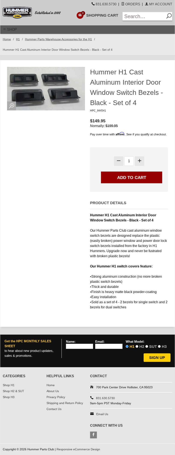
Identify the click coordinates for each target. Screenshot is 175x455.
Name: (71, 341)
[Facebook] (93, 435)
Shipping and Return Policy (65, 403)
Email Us (102, 414)
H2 (141, 346)
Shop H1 (9, 385)
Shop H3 (9, 397)
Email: (100, 341)
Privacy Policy (56, 397)
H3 (164, 346)
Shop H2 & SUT (13, 391)
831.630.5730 (106, 4)
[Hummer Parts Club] (35, 13)
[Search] (168, 16)
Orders (132, 4)
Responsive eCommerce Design (78, 449)
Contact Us (54, 409)
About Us (53, 391)
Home (7, 39)
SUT (153, 346)
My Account (160, 4)
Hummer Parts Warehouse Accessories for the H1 (58, 39)
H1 (18, 39)
